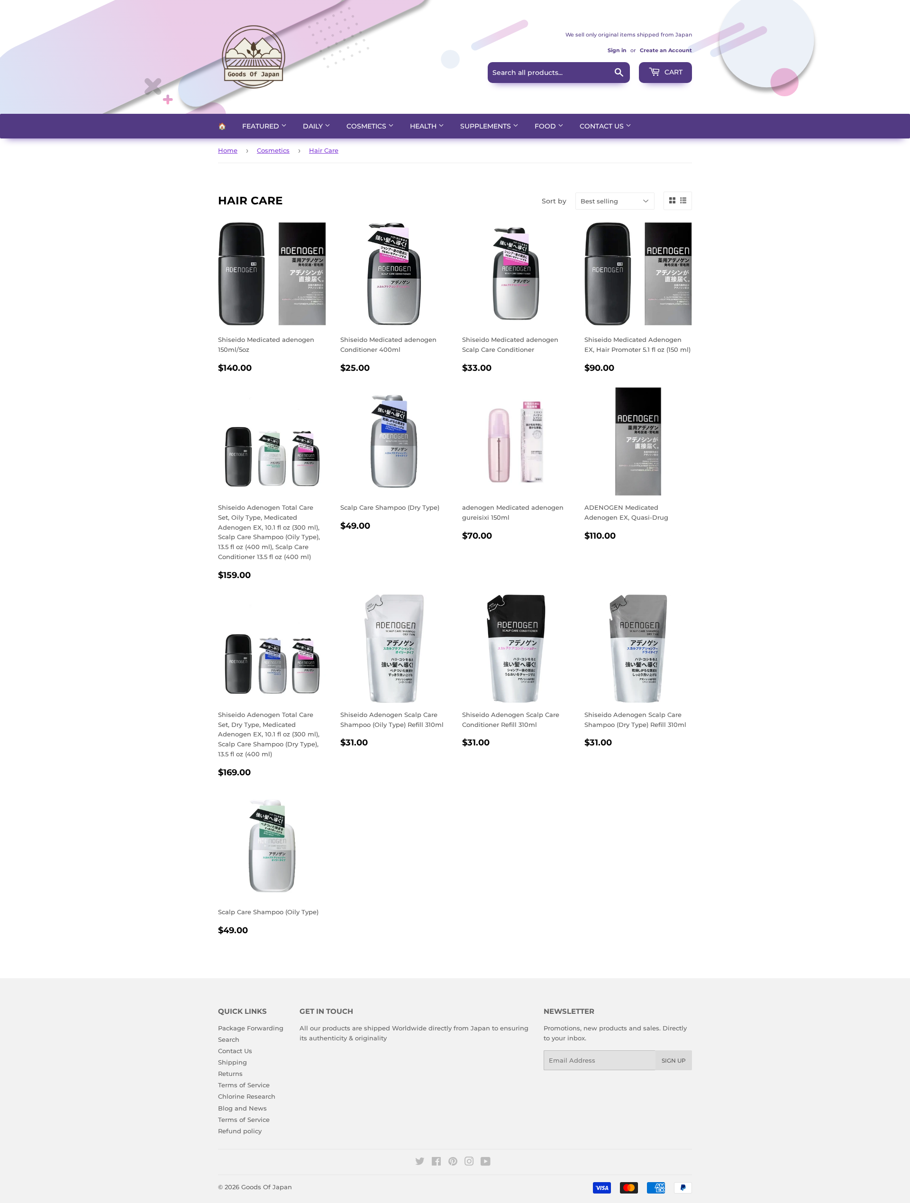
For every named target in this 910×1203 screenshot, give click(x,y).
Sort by (554, 201)
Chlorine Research (246, 1096)
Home (227, 150)
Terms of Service (244, 1085)
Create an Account (666, 50)
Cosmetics (367, 126)
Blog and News (242, 1108)
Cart (672, 72)
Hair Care (323, 150)
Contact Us (603, 126)
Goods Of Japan (266, 1187)
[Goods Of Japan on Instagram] (469, 1162)
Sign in (617, 50)
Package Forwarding (250, 1028)
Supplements (486, 126)
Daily (314, 126)
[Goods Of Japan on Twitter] (420, 1162)
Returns (230, 1073)
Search (228, 1039)
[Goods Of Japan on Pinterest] (453, 1162)
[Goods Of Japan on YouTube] (486, 1162)
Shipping (232, 1062)
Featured (261, 126)
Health (424, 126)
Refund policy (240, 1131)
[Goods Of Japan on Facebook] (436, 1162)
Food (546, 126)
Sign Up (674, 1060)
